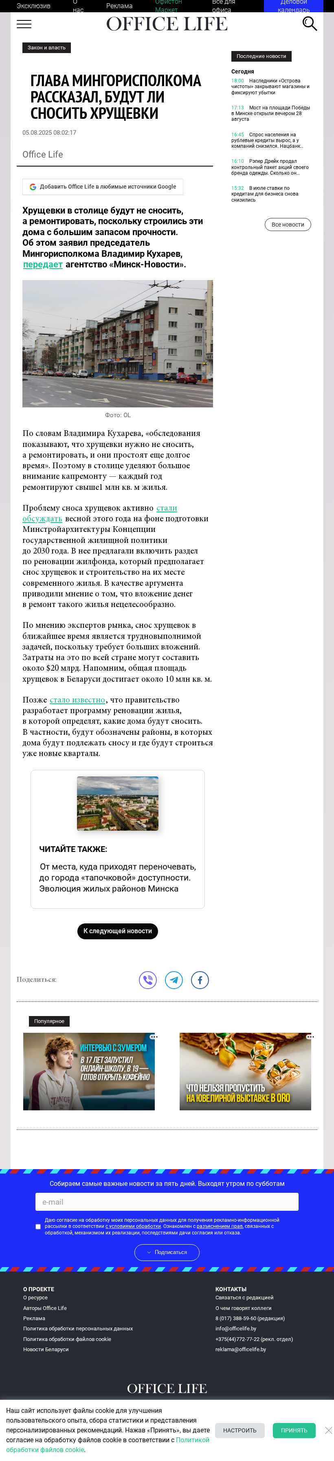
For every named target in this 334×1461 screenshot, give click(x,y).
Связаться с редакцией (244, 1297)
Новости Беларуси (46, 1349)
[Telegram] (174, 980)
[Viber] (148, 980)
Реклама (119, 6)
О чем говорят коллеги (243, 1308)
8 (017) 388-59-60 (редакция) (250, 1318)
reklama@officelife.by (240, 1349)
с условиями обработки (133, 1226)
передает (43, 264)
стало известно (77, 700)
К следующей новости (118, 931)
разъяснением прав (220, 1226)
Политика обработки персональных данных (78, 1328)
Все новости (288, 224)
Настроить (240, 1430)
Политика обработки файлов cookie (67, 1339)
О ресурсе (35, 1297)
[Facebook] (200, 980)
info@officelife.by (235, 1328)
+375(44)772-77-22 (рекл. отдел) (254, 1339)
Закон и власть (47, 47)
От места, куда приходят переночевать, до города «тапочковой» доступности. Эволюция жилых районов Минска (117, 877)
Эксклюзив (34, 6)
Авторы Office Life (45, 1308)
